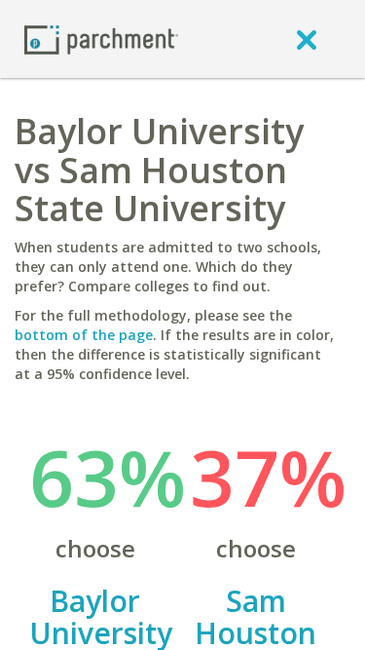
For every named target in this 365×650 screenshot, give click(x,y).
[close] (306, 39)
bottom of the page (84, 334)
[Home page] (101, 38)
